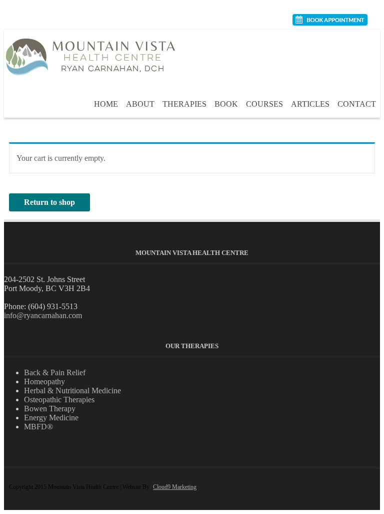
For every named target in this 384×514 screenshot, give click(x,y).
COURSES (264, 104)
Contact (357, 104)
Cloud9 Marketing (174, 486)
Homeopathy (44, 381)
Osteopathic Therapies (59, 399)
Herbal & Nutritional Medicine (72, 390)
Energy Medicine (51, 417)
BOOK (226, 104)
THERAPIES (184, 104)
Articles (310, 104)
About (140, 104)
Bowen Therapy (50, 408)
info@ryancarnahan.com (43, 315)
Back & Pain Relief (55, 372)
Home (106, 104)
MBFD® (38, 426)
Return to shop (49, 202)
